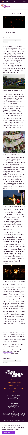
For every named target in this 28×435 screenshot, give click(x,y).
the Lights (11, 55)
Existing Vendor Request (14, 382)
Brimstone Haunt (7, 351)
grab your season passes (15, 334)
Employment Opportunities (10, 346)
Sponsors (14, 380)
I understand (8, 432)
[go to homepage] (5, 6)
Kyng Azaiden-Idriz (9, 216)
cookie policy (15, 429)
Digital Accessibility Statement (15, 388)
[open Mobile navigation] (25, 6)
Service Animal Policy (14, 385)
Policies (14, 391)
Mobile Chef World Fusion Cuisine (12, 174)
